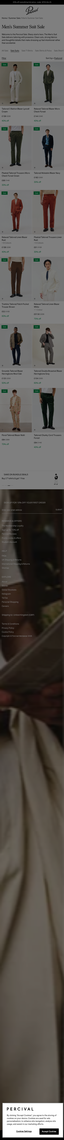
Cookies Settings (24, 1131)
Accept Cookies (49, 1131)
